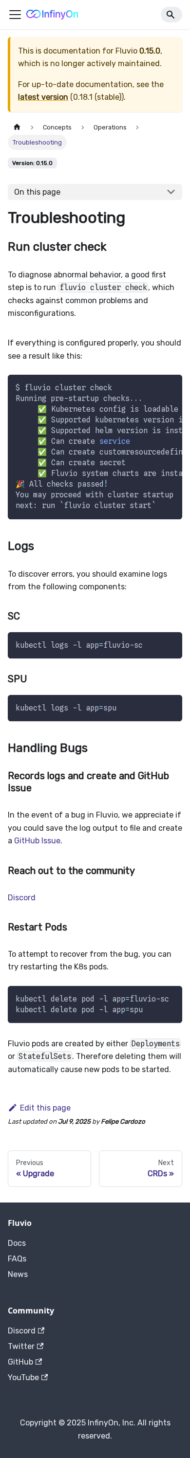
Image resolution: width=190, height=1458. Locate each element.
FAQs (17, 1258)
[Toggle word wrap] (152, 387)
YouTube (23, 1377)
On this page (37, 192)
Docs (17, 1243)
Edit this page (45, 1107)
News (18, 1274)
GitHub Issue (37, 840)
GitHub (20, 1362)
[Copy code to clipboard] (170, 387)
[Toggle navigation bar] (15, 14)
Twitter (21, 1346)
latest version (43, 97)
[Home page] (17, 127)
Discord (22, 897)
